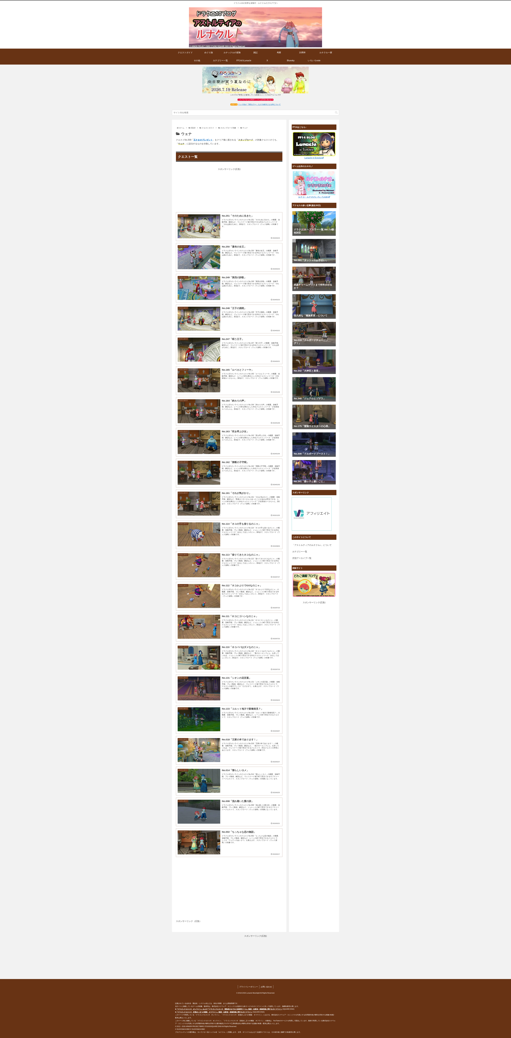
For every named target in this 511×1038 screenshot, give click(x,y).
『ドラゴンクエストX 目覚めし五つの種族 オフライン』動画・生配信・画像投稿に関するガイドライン (214, 1012)
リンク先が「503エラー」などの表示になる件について (259, 104)
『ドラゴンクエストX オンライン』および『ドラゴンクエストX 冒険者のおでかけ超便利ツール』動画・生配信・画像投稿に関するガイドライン (229, 1009)
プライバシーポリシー (248, 987)
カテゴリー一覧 (299, 551)
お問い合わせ (266, 987)
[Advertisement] (229, 189)
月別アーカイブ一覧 (301, 558)
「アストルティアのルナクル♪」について (312, 545)
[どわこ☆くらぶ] (314, 585)
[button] (336, 112)
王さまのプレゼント (203, 140)
